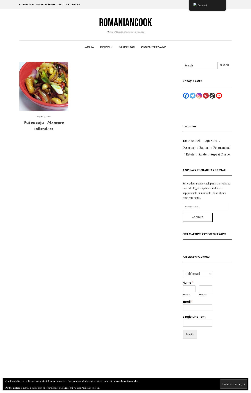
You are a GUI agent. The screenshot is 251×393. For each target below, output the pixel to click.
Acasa (89, 47)
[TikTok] (212, 96)
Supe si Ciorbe (220, 154)
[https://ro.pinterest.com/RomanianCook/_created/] (206, 96)
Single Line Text (194, 317)
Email (188, 302)
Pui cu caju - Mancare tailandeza (43, 126)
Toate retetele (192, 141)
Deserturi (189, 147)
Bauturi (204, 147)
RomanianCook (125, 22)
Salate (202, 154)
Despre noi (127, 47)
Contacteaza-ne (45, 4)
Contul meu (26, 4)
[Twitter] (193, 96)
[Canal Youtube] (219, 96)
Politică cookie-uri (90, 387)
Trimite (190, 334)
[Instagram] (199, 96)
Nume (188, 283)
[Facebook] (186, 96)
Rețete (105, 47)
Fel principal (221, 147)
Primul (186, 294)
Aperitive (211, 141)
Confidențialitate (69, 4)
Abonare (197, 217)
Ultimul (203, 294)
